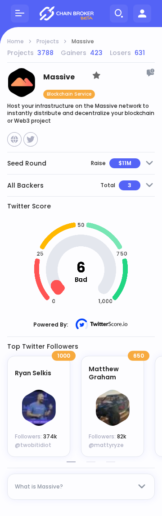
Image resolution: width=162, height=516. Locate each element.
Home (15, 41)
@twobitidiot (33, 445)
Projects (47, 41)
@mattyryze (106, 445)
